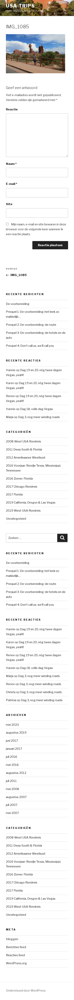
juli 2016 (11, 757)
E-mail (11, 184)
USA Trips (20, 6)
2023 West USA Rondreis (23, 510)
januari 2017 (14, 748)
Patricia (11, 700)
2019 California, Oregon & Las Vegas (30, 502)
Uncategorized (16, 518)
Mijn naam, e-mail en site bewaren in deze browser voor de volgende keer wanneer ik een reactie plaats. (36, 229)
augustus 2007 (16, 797)
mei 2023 (12, 725)
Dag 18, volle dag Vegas (36, 409)
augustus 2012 (16, 773)
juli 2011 (11, 781)
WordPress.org (16, 963)
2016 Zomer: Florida (19, 478)
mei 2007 (12, 813)
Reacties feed (15, 955)
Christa (10, 692)
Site (9, 204)
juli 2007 (11, 805)
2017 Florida (14, 494)
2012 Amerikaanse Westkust (25, 457)
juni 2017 (12, 740)
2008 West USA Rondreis (23, 441)
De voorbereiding (17, 304)
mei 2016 (12, 765)
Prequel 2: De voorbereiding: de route (31, 325)
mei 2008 (12, 789)
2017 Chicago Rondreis (21, 486)
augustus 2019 (16, 732)
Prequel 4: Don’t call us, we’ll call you (30, 346)
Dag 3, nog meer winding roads (39, 417)
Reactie (12, 109)
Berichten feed (16, 947)
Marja (9, 417)
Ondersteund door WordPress (26, 990)
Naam (11, 164)
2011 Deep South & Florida (24, 449)
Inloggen (12, 939)
